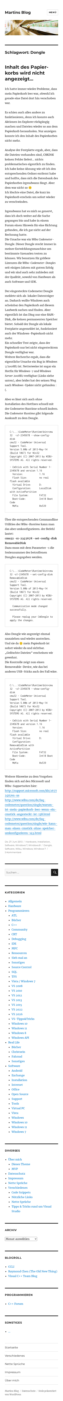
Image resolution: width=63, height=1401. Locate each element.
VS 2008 (17, 986)
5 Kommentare (13, 852)
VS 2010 (17, 990)
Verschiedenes (18, 1187)
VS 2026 (17, 1014)
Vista (15, 1113)
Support (17, 1099)
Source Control (21, 967)
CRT (14, 934)
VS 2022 (17, 1009)
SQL (14, 972)
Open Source (20, 1094)
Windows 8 (34, 845)
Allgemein (15, 901)
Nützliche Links (22, 1197)
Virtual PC (18, 1108)
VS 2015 (17, 1004)
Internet (17, 1084)
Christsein (18, 1051)
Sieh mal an (19, 957)
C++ (14, 924)
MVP (15, 1169)
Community (19, 929)
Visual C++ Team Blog (22, 1276)
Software (9, 845)
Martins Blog (18, 12)
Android (17, 1070)
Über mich (15, 1159)
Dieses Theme (21, 1164)
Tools (15, 1103)
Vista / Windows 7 (23, 981)
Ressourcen (19, 953)
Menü (52, 12)
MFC (15, 948)
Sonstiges (18, 962)
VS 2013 (17, 1000)
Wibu (18, 848)
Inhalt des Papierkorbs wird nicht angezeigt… (26, 73)
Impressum (15, 1178)
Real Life (14, 1042)
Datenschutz (16, 1173)
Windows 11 (19, 1028)
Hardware (31, 841)
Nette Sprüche (17, 1183)
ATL (14, 915)
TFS (14, 976)
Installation (43, 841)
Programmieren (18, 910)
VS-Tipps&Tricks (23, 1019)
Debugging (19, 939)
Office (15, 1089)
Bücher (16, 920)
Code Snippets (21, 1192)
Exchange (18, 1075)
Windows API (20, 1037)
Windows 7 (21, 845)
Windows (28, 848)
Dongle (48, 845)
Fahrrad (17, 1056)
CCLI (11, 1266)
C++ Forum (15, 1303)
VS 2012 (17, 995)
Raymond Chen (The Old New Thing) (32, 1271)
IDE (14, 943)
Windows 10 (19, 1023)
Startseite (11, 1347)
